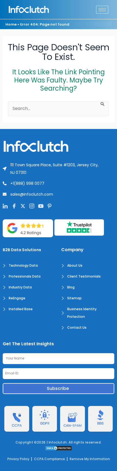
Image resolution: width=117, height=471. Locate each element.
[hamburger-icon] (102, 10)
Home (11, 24)
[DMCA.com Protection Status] (58, 448)
